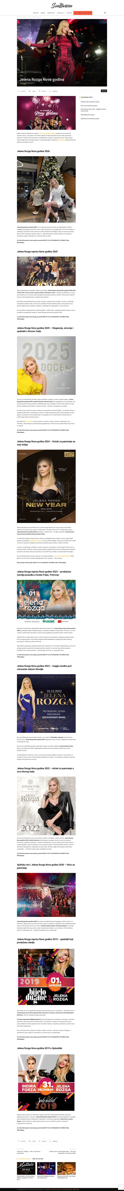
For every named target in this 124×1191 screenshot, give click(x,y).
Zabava (43, 13)
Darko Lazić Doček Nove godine (89, 105)
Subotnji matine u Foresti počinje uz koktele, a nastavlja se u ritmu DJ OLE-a (26, 1178)
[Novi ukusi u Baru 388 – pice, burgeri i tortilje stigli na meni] (66, 1168)
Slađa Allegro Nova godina (88, 114)
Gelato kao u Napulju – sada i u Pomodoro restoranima (28, 1152)
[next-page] (47, 1183)
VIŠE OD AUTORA (37, 1159)
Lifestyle (60, 13)
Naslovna (19, 17)
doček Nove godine (36, 540)
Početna (35, 13)
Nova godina (61, 140)
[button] (105, 13)
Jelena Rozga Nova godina (47, 133)
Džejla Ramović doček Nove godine (90, 118)
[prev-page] (45, 1183)
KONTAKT (69, 13)
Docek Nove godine (56, 1189)
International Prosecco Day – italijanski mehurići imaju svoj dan (93, 110)
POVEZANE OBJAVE (24, 1159)
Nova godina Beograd (66, 1189)
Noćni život (51, 13)
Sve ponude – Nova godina (83, 13)
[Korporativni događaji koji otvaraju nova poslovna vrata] (46, 1168)
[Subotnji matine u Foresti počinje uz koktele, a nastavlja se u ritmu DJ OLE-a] (26, 1168)
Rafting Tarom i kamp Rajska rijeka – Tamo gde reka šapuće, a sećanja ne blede (63, 1152)
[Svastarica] (62, 5)
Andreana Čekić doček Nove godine (90, 101)
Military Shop (76, 1189)
